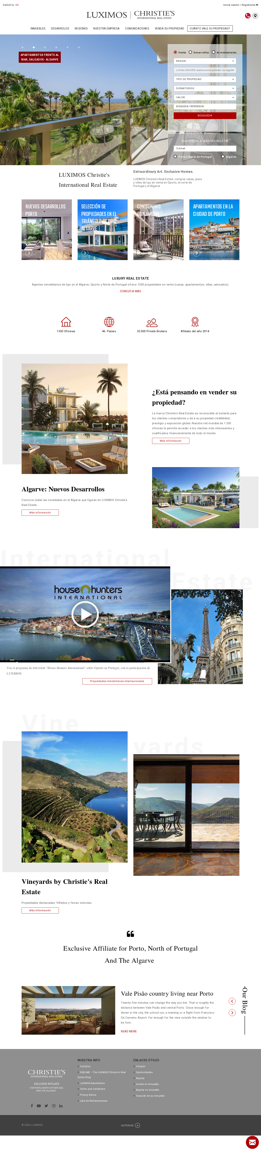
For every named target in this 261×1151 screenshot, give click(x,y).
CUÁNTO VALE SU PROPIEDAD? (210, 28)
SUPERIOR (127, 1131)
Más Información (40, 910)
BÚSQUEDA (205, 115)
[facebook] (32, 1112)
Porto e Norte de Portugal (195, 156)
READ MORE (129, 1038)
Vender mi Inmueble (147, 1090)
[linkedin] (61, 1112)
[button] (232, 1004)
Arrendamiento (227, 52)
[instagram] (54, 1112)
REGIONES (81, 28)
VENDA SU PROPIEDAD (169, 28)
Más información (40, 512)
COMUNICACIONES (137, 28)
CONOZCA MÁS (130, 291)
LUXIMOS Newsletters (92, 1089)
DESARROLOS (60, 28)
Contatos (85, 1072)
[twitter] (46, 1112)
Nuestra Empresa (106, 28)
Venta (182, 52)
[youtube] (39, 1112)
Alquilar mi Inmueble (147, 1096)
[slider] (80, 662)
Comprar (140, 1072)
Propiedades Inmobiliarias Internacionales (117, 681)
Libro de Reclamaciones (94, 1107)
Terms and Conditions (92, 1095)
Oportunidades (144, 1078)
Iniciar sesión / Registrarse (239, 4)
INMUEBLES (38, 28)
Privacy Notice (88, 1101)
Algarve (231, 156)
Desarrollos (201, 52)
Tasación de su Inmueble (150, 1102)
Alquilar (140, 1084)
